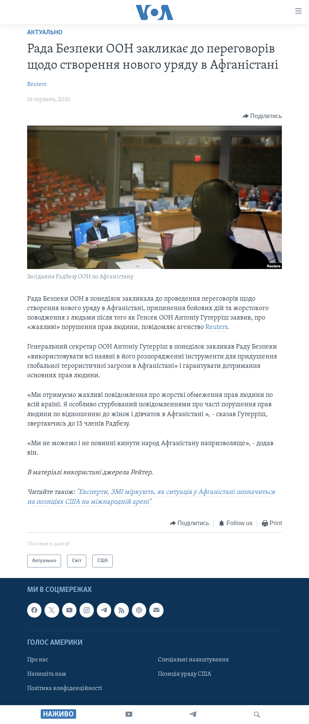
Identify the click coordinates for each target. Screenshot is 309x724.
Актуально (45, 32)
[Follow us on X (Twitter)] (51, 610)
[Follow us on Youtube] (69, 610)
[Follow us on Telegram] (104, 610)
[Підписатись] (156, 610)
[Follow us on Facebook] (34, 610)
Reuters (37, 84)
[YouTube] (129, 714)
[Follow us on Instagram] (87, 610)
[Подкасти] (139, 610)
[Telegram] (193, 714)
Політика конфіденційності (64, 689)
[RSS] (121, 610)
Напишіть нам (46, 674)
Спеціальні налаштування (193, 660)
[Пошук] (257, 714)
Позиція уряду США (184, 674)
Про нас (37, 660)
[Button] (262, 116)
